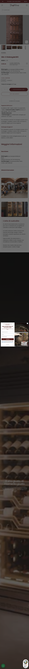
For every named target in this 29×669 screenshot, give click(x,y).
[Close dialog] (27, 323)
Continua (7, 339)
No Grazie (7, 344)
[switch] (25, 667)
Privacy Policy (11, 342)
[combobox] (7, 337)
